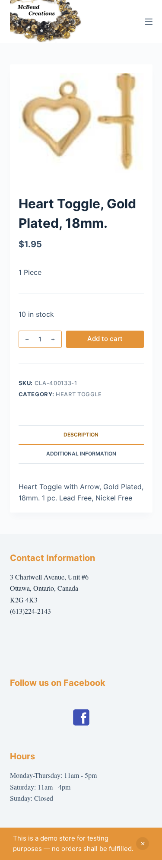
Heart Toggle (79, 394)
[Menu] (148, 21)
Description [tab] (81, 434)
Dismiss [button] (142, 843)
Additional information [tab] (81, 453)
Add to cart (105, 338)
